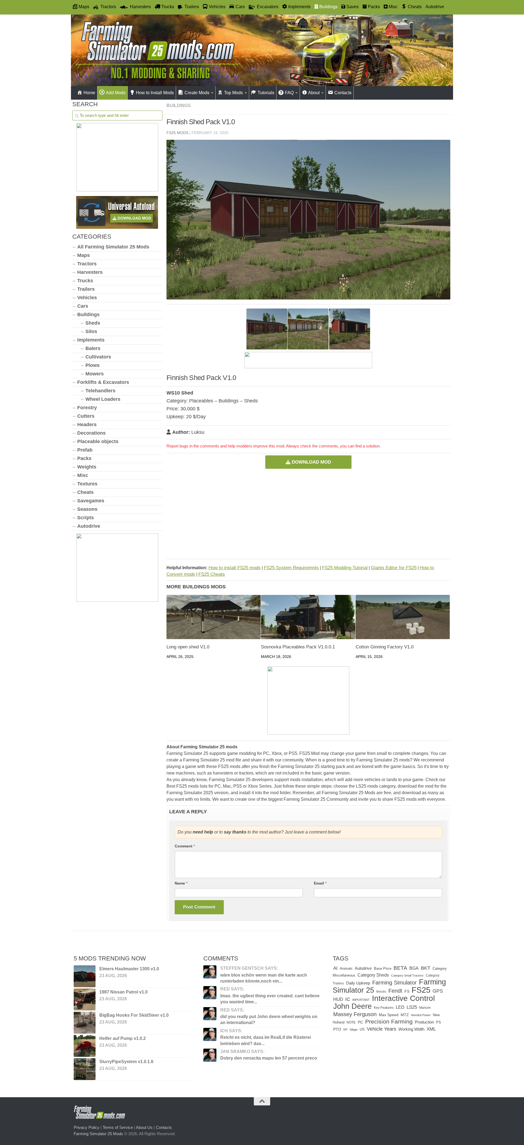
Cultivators (98, 357)
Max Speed (388, 1015)
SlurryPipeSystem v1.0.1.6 (126, 1061)
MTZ (405, 1015)
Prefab (85, 450)
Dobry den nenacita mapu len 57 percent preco (268, 1058)
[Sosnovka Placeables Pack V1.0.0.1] (308, 617)
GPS (438, 991)
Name (181, 883)
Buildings (178, 105)
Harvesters (90, 272)
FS (406, 991)
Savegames (90, 500)
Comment (185, 846)
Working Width (411, 1029)
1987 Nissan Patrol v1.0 (123, 992)
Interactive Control (403, 998)
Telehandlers (100, 390)
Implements (91, 340)
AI (335, 968)
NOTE (351, 1022)
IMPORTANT (361, 999)
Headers (87, 424)
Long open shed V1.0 (187, 646)
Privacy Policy (86, 1127)
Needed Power (421, 1015)
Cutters (85, 416)
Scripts (85, 517)
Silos (91, 331)
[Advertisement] (308, 514)
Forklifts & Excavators (103, 382)
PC (360, 1022)
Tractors (87, 263)
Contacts (164, 1127)
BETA (400, 968)
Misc (82, 475)
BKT (425, 968)
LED (400, 1007)
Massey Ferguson (355, 1014)
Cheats (85, 492)
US (362, 1029)
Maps (83, 255)
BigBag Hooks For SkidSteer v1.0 (134, 1015)
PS (438, 1022)
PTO (337, 1029)
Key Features (384, 1008)
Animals (346, 969)
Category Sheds (373, 975)
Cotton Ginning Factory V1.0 (384, 646)
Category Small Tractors (407, 975)
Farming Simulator (394, 983)
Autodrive (434, 6)
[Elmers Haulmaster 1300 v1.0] (85, 976)
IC (347, 999)
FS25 (421, 989)
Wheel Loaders (102, 399)
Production (424, 1022)
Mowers (94, 373)
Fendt (395, 991)
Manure (425, 1007)
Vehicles (87, 297)
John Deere (352, 1006)
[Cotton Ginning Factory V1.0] (403, 617)
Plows (92, 365)
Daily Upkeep (358, 983)
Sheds (92, 323)
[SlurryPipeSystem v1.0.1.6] (85, 1069)
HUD (338, 999)
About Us (144, 1127)
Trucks (85, 280)
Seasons (87, 509)
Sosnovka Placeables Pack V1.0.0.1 (298, 646)
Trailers (86, 289)
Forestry (87, 407)
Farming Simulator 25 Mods (98, 1133)
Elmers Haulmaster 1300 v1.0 (129, 968)
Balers (92, 348)
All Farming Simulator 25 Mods (113, 247)
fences (381, 991)
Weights (86, 467)
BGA (414, 968)
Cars (82, 306)
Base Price (382, 968)
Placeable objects (97, 441)
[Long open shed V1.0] (213, 617)
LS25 (412, 1007)
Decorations (91, 433)
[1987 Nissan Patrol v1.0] (85, 999)
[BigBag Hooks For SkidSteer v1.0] (85, 1023)
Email (320, 883)
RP (345, 1029)
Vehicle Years (381, 1029)
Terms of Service (118, 1127)
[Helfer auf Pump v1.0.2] (85, 1046)
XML (431, 1029)
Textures (87, 484)
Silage (354, 1029)
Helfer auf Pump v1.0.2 (122, 1038)
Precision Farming (389, 1021)
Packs (84, 458)
